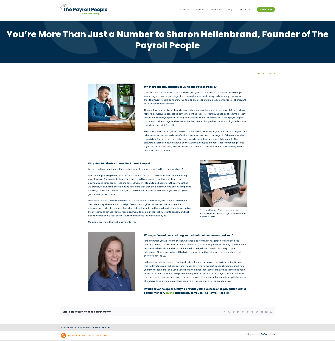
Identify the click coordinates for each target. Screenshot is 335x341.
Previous (261, 73)
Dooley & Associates (102, 335)
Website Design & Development (79, 335)
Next (270, 73)
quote (170, 293)
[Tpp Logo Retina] (83, 5)
